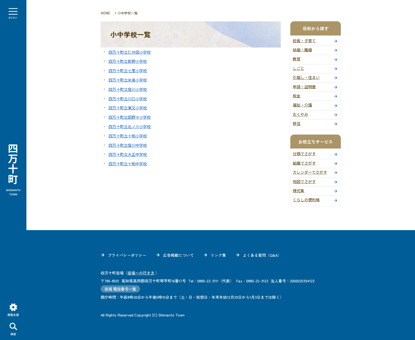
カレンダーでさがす (310, 172)
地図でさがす (304, 181)
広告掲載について (178, 255)
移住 (296, 123)
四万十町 (13, 170)
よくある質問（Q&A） (262, 255)
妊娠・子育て (304, 40)
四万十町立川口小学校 (128, 98)
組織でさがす (304, 163)
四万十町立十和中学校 (128, 164)
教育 (296, 59)
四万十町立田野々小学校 (130, 117)
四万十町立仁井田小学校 (130, 52)
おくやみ (300, 114)
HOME (105, 13)
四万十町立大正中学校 (128, 154)
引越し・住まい (306, 77)
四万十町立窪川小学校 (128, 89)
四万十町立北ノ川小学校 (130, 126)
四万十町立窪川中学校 (128, 145)
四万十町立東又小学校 (128, 108)
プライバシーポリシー (127, 255)
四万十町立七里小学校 (128, 70)
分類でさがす (304, 153)
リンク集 (218, 255)
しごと (298, 68)
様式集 (298, 190)
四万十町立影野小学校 (128, 61)
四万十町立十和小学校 (128, 136)
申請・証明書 (304, 86)
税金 (296, 96)
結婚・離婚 (302, 50)
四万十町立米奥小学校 (128, 80)
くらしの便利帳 (306, 200)
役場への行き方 (141, 273)
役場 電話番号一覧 (120, 289)
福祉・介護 (302, 105)
